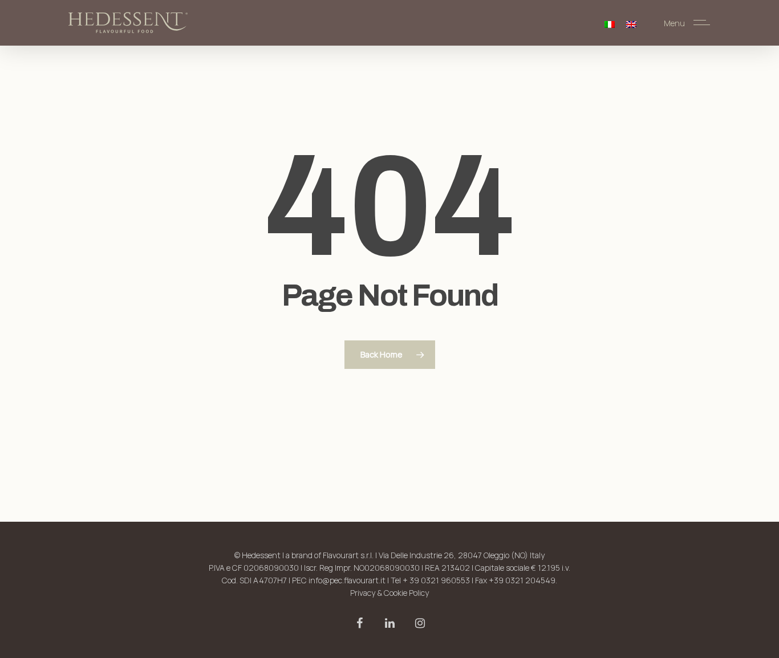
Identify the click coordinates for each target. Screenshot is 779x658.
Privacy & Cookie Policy (389, 592)
